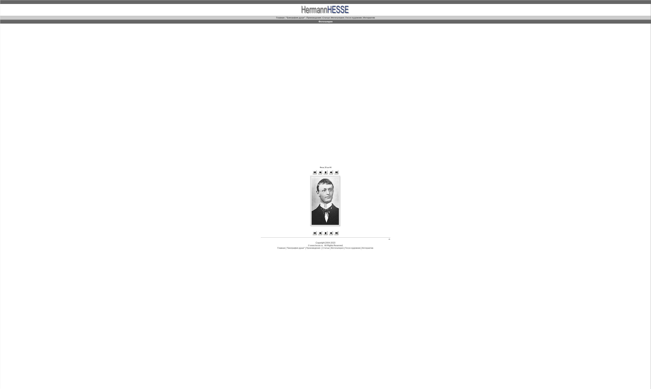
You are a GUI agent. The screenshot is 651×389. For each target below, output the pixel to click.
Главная (280, 18)
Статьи (326, 18)
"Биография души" (296, 18)
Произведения (314, 18)
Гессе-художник (354, 18)
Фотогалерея (337, 18)
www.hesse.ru (316, 245)
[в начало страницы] (389, 239)
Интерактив (369, 18)
